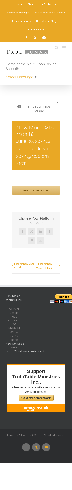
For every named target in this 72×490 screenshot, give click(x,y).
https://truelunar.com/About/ (25, 351)
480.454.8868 (15, 343)
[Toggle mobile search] (56, 48)
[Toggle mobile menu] (64, 48)
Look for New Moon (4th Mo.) (24, 265)
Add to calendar (36, 190)
